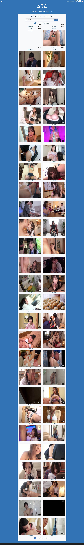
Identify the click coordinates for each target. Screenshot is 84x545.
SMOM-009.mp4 (30, 423)
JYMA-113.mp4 (54, 124)
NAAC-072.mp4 (54, 311)
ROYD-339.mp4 (30, 367)
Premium (68, 1)
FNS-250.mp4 (30, 236)
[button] (83, 1)
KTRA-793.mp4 (30, 180)
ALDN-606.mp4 (54, 68)
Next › (48, 23)
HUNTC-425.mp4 (53, 535)
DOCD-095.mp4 (54, 180)
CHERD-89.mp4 (54, 161)
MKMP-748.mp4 (54, 26)
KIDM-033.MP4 (54, 423)
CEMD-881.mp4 (30, 311)
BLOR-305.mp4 (54, 105)
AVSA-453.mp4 (54, 404)
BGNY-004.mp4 (30, 255)
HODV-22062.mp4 (30, 124)
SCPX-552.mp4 (54, 47)
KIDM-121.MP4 (30, 460)
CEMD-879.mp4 (54, 217)
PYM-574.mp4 (31, 292)
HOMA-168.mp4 (30, 479)
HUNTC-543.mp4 (53, 479)
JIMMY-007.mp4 (30, 217)
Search (56, 19)
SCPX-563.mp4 (54, 367)
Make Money (72, 1)
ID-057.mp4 (30, 28)
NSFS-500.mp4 (30, 68)
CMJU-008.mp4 (30, 348)
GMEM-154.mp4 (54, 28)
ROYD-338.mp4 (30, 404)
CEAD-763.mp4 (54, 348)
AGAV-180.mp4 (54, 498)
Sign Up (80, 1)
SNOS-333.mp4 (30, 535)
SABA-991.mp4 (54, 49)
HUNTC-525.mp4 (30, 105)
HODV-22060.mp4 (30, 26)
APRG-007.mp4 (54, 292)
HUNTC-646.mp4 (30, 49)
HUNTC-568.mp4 (53, 255)
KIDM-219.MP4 (54, 460)
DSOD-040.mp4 (30, 498)
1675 (45, 23)
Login (76, 1)
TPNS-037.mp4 (30, 161)
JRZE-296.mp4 (54, 236)
